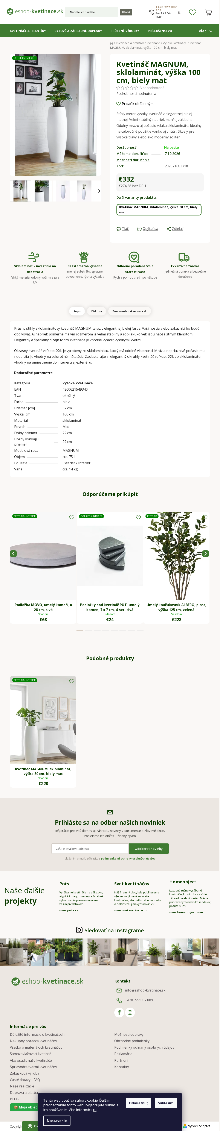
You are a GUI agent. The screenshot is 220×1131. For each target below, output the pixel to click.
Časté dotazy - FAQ (25, 1079)
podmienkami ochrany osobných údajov (128, 858)
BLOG (14, 1099)
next (205, 553)
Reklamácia (123, 1053)
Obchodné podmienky (132, 1041)
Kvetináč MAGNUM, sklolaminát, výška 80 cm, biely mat (158, 209)
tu (94, 1109)
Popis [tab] (77, 311)
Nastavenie (57, 1120)
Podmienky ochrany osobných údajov (144, 1047)
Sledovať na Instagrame (114, 930)
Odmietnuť (138, 1103)
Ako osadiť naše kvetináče (31, 1060)
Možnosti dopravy (129, 1034)
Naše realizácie (22, 1086)
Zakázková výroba (24, 1073)
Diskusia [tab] (96, 311)
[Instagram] (130, 1012)
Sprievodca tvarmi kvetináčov (33, 1066)
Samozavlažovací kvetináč (30, 1053)
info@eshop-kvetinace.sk (145, 990)
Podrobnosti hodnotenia (136, 93)
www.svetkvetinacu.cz (130, 910)
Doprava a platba (24, 1092)
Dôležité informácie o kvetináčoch (37, 1034)
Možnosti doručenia (133, 160)
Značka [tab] (130, 311)
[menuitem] (28, 30)
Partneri (121, 1060)
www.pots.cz (68, 910)
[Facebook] (119, 1012)
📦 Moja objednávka (30, 1107)
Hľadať (126, 12)
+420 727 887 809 (166, 8)
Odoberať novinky (149, 848)
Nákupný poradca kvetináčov (33, 1041)
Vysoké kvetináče (78, 383)
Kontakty (121, 1066)
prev (13, 553)
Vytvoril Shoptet (199, 1126)
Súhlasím (166, 1103)
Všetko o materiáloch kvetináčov (36, 1047)
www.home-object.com (186, 912)
